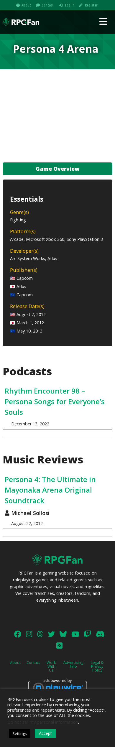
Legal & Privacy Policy (97, 666)
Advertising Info (73, 664)
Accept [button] (45, 733)
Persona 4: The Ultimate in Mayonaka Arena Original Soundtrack (50, 489)
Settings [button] (19, 733)
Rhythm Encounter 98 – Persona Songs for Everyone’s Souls (55, 401)
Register (91, 5)
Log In (70, 5)
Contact (48, 5)
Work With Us (51, 666)
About (26, 5)
